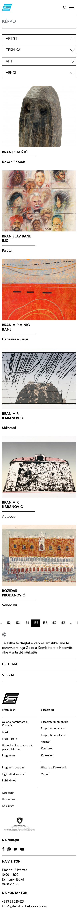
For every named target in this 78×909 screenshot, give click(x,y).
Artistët (45, 741)
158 (63, 623)
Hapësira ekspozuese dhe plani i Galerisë (17, 747)
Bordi (5, 732)
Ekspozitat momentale (54, 722)
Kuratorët (47, 748)
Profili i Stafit (9, 738)
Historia (9, 664)
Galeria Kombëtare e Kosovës (15, 724)
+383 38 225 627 (13, 901)
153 (17, 623)
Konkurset (8, 806)
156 (45, 623)
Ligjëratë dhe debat (14, 774)
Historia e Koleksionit (54, 767)
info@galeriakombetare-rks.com (24, 906)
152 (8, 623)
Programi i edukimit (13, 767)
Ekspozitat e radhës (53, 728)
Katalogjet (8, 792)
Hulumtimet (9, 799)
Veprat (8, 675)
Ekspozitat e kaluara (53, 735)
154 (26, 623)
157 (54, 623)
